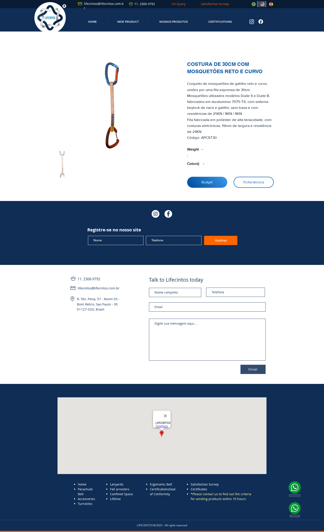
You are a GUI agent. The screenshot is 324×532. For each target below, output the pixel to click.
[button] (128, 22)
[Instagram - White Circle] (155, 214)
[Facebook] (261, 22)
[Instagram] (252, 22)
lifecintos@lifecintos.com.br (98, 288)
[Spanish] (270, 4)
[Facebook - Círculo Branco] (168, 214)
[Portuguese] (253, 4)
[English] (261, 4)
